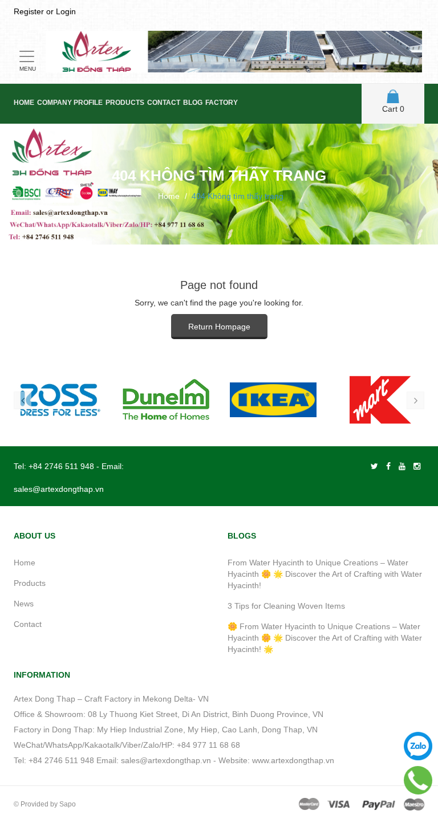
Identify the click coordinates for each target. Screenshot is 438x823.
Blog (192, 103)
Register (29, 11)
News (24, 603)
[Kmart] (380, 399)
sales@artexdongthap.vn (59, 489)
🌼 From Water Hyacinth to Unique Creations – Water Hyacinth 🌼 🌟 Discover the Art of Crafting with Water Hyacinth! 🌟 (325, 638)
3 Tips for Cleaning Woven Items (286, 605)
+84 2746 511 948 (61, 466)
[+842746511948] (418, 780)
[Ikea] (273, 399)
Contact (163, 103)
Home (24, 103)
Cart (393, 108)
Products (125, 103)
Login (66, 11)
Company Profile (70, 103)
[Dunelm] (166, 399)
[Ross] (59, 399)
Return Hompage (219, 326)
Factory (221, 103)
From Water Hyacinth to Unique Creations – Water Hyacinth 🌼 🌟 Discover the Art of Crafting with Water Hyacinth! (325, 574)
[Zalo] (418, 746)
